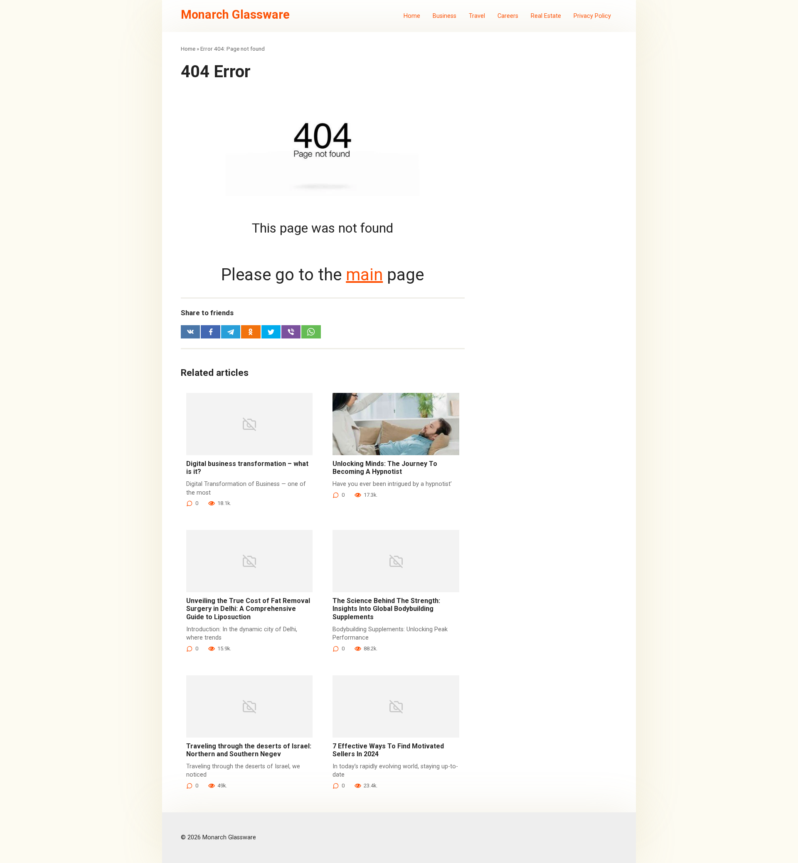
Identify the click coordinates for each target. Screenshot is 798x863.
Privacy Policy (592, 16)
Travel (477, 16)
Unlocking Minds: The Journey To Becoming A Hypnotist (384, 468)
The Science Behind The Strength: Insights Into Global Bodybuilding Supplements (386, 608)
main (364, 274)
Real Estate (546, 16)
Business (444, 16)
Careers (508, 16)
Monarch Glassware (235, 14)
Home (412, 16)
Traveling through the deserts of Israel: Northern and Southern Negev (248, 750)
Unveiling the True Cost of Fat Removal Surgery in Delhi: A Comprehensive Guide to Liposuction (248, 608)
